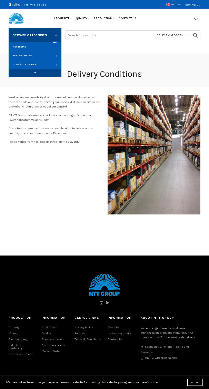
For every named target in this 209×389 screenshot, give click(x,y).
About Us (114, 327)
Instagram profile (119, 333)
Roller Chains (22, 55)
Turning (14, 327)
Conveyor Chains (24, 64)
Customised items (54, 345)
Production (49, 327)
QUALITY (82, 18)
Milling (13, 333)
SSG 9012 (73, 142)
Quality (46, 333)
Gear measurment (21, 354)
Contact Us (192, 4)
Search (195, 35)
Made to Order (51, 351)
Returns (79, 333)
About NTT (61, 18)
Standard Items (52, 339)
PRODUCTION (103, 18)
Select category (170, 35)
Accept (195, 382)
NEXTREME (35, 45)
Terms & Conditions (87, 339)
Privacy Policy (83, 327)
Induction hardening (15, 347)
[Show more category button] (35, 72)
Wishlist (196, 18)
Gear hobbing (18, 339)
